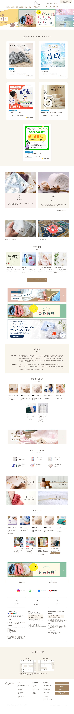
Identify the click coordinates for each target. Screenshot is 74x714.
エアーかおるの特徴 (47, 683)
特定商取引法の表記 (11, 704)
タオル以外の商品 (20, 692)
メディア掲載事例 (46, 692)
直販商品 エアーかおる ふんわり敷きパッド (12, 528)
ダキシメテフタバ (35, 688)
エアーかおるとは (37, 280)
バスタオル (19, 683)
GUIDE (51, 3)
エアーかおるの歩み (47, 688)
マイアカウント (62, 683)
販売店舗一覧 (46, 698)
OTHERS (21, 7)
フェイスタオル (20, 688)
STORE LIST (56, 3)
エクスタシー (35, 683)
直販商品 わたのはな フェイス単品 (43, 549)
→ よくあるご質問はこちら (52, 633)
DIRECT (30, 7)
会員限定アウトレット (21, 696)
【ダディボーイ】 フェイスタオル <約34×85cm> (30, 550)
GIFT (17, 7)
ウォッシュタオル (20, 689)
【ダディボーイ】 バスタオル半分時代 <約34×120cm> (18, 550)
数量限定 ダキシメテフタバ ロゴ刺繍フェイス (31, 416)
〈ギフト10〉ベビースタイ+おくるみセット (60, 396)
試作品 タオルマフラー (48, 396)
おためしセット (20, 693)
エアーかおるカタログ (47, 690)
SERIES (8, 7)
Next (57, 18)
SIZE (13, 7)
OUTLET (26, 7)
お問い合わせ (61, 689)
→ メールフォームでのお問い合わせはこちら (55, 619)
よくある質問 (46, 696)
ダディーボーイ (35, 685)
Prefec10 (34, 692)
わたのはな (34, 693)
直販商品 (19, 697)
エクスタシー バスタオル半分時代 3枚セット (61, 529)
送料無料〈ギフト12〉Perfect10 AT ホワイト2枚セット (43, 416)
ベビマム (34, 686)
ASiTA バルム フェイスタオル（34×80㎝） (24, 528)
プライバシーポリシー (19, 704)
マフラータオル (20, 690)
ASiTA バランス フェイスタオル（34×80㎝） (55, 549)
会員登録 (62, 686)
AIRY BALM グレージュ (36, 396)
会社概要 (25, 704)
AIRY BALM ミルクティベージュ (25, 396)
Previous (16, 18)
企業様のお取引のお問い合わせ (61, 693)
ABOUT (47, 3)
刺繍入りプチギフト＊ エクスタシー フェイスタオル (13, 397)
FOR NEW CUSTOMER (36, 7)
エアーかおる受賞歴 (47, 689)
